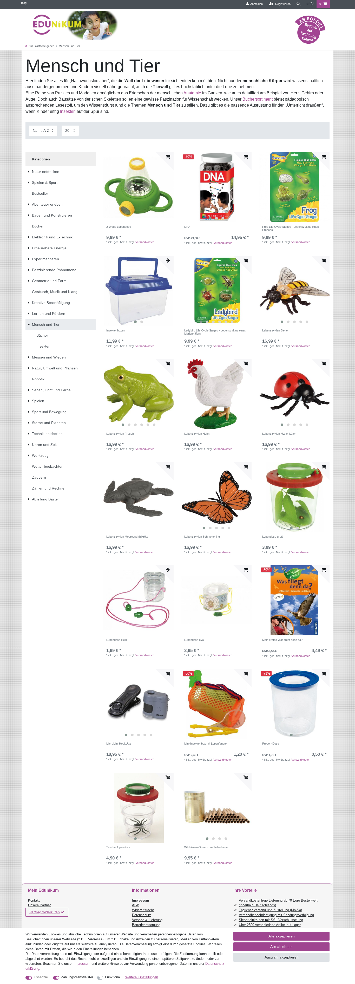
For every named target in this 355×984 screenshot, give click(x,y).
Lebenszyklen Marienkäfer (279, 433)
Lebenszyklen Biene (275, 330)
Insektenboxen (115, 330)
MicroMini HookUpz (118, 743)
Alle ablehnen (281, 946)
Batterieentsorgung (146, 925)
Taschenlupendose (118, 847)
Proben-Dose (270, 743)
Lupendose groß (272, 536)
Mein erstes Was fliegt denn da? (282, 639)
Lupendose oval (194, 639)
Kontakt (34, 900)
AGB (135, 905)
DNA (187, 226)
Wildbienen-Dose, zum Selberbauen (206, 847)
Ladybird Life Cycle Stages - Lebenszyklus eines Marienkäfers (215, 332)
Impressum (140, 900)
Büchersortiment (257, 99)
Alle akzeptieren (281, 936)
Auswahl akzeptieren (282, 957)
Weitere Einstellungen (141, 977)
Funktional (113, 977)
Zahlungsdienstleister (77, 977)
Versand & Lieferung (147, 920)
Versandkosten (144, 242)
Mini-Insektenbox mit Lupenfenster (206, 743)
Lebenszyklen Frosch (120, 433)
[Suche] (298, 4)
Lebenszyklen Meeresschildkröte (127, 536)
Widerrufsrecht (143, 910)
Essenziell (41, 977)
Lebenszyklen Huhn (196, 433)
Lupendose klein (116, 639)
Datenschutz (141, 915)
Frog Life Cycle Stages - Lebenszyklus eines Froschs (290, 228)
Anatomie (192, 93)
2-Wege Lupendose (118, 226)
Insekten (68, 111)
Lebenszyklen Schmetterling (202, 536)
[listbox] (216, 187)
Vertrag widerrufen (44, 912)
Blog (24, 2)
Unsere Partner (39, 905)
